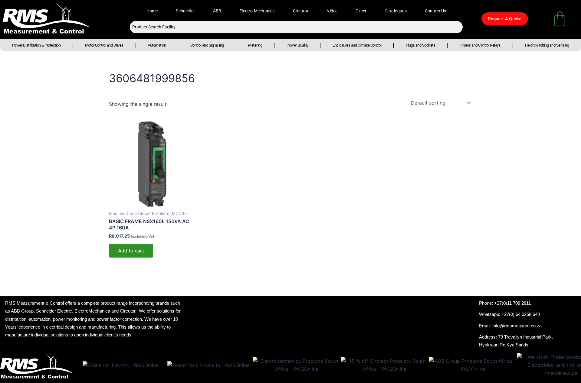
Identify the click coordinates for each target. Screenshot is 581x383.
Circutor (301, 10)
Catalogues (396, 10)
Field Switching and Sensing (547, 45)
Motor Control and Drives (104, 45)
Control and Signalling (207, 45)
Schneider (185, 10)
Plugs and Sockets (420, 45)
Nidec (332, 10)
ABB (217, 10)
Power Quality (297, 45)
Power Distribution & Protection (36, 45)
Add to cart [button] (131, 251)
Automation (157, 45)
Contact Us (435, 10)
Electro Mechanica (257, 10)
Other (361, 10)
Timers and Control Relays (480, 45)
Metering (255, 45)
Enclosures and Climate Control (357, 45)
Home (152, 10)
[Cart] (560, 19)
